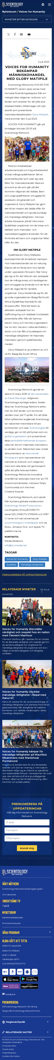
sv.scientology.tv (13, 522)
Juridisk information (11, 1056)
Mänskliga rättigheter (32, 564)
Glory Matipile (40, 114)
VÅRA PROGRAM (10, 932)
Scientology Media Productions (22, 505)
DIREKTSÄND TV (11, 901)
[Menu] (49, 4)
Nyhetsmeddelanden (12, 917)
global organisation (16, 436)
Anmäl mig (27, 848)
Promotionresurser (11, 923)
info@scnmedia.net (16, 545)
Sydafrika (11, 564)
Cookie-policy (8, 1049)
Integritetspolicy (9, 1053)
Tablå (5, 906)
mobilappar (31, 522)
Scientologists (37, 427)
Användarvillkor (9, 1046)
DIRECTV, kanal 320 (11, 946)
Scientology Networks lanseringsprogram (22, 889)
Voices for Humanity (32, 11)
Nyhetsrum (9, 11)
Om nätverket (9, 894)
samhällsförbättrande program (28, 440)
